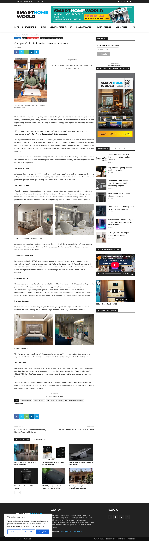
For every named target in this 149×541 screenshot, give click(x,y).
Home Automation (39, 400)
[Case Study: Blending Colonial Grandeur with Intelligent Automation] (81, 476)
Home (18, 35)
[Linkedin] (31, 52)
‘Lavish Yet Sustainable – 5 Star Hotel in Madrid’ (76, 430)
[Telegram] (36, 52)
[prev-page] (15, 492)
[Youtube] (130, 1)
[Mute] (128, 274)
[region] (28, 525)
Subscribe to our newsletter (108, 45)
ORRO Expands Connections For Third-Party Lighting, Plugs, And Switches (30, 431)
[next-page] (19, 492)
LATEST (24, 38)
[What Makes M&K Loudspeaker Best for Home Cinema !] (101, 211)
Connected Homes (26, 400)
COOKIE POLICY (110, 539)
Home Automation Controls (55, 400)
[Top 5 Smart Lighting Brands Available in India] (101, 171)
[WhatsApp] (26, 52)
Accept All (42, 532)
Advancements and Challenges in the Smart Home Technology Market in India (120, 222)
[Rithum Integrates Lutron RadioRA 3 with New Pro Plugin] (54, 452)
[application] (115, 265)
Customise (14, 532)
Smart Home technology (76, 400)
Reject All (28, 532)
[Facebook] (118, 1)
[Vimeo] (127, 1)
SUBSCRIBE (131, 539)
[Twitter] (124, 1)
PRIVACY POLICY (99, 539)
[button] (133, 27)
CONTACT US (121, 539)
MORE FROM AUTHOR (39, 440)
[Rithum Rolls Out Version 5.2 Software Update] (26, 476)
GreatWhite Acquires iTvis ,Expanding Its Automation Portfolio (119, 157)
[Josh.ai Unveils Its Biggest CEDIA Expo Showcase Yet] (81, 452)
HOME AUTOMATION (33, 38)
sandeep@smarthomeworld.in (71, 531)
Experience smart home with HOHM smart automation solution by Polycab (120, 183)
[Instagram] (121, 1)
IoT (66, 400)
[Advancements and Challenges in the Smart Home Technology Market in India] (101, 224)
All (115, 149)
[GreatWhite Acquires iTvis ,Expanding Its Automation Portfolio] (101, 158)
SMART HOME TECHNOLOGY (55, 38)
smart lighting (19, 403)
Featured (122, 149)
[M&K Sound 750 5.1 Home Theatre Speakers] (101, 197)
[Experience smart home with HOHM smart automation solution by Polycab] (101, 184)
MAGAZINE (43, 38)
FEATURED (25, 35)
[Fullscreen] (132, 274)
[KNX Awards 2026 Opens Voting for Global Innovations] (26, 452)
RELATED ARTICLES (22, 440)
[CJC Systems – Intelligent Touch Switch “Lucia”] (101, 237)
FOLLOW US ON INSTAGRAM (106, 311)
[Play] (98, 274)
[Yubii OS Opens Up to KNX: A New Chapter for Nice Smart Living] (54, 476)
